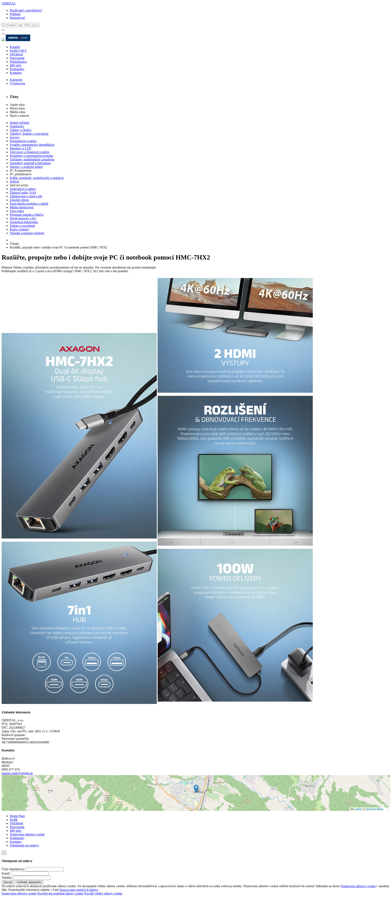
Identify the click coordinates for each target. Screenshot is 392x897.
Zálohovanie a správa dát (26, 196)
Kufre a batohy (19, 229)
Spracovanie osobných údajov (78, 889)
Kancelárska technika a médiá (29, 203)
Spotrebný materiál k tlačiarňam (30, 163)
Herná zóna (17, 108)
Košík (14, 819)
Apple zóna (17, 104)
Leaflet (357, 809)
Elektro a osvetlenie (22, 225)
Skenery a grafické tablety (26, 167)
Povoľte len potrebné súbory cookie (60, 893)
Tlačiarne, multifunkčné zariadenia (32, 159)
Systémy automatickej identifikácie (32, 144)
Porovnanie (17, 58)
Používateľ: (26, 10)
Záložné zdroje (19, 200)
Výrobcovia (17, 83)
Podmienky (17, 69)
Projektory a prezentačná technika (31, 155)
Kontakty (16, 72)
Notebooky (17, 126)
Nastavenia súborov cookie (27, 834)
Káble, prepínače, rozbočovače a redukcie (37, 178)
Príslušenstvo (18, 61)
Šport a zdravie (19, 115)
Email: (6, 873)
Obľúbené (16, 54)
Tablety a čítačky (21, 130)
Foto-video (17, 211)
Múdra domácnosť (22, 207)
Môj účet (15, 65)
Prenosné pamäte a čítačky (27, 214)
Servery (15, 137)
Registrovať (17, 17)
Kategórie (16, 79)
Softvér (14, 181)
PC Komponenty (21, 170)
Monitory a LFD (20, 148)
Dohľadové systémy (23, 189)
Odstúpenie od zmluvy (24, 845)
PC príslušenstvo (20, 174)
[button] (196, 789)
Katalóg (15, 47)
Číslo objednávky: (13, 869)
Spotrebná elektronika (24, 222)
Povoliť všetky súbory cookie (103, 893)
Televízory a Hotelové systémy (30, 152)
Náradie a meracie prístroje (27, 233)
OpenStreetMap (374, 809)
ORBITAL (9, 3)
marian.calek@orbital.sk (17, 773)
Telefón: (7, 877)
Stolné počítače (19, 122)
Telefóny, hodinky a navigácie (29, 133)
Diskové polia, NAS (23, 192)
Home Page (17, 816)
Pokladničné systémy (23, 141)
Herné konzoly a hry (23, 218)
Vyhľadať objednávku (29, 882)
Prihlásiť (15, 14)
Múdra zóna (17, 112)
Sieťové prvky (19, 185)
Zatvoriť (7, 882)
